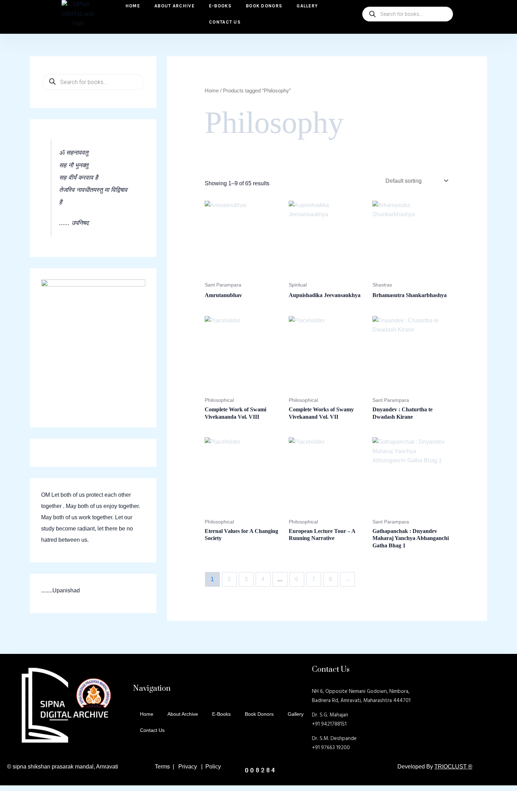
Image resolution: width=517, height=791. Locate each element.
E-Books (221, 714)
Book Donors (259, 714)
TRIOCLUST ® (453, 767)
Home (212, 91)
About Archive (182, 714)
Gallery (296, 714)
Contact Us (225, 22)
